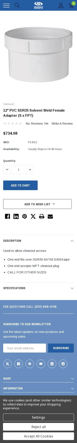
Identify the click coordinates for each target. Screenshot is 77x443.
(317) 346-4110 (45, 307)
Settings (38, 417)
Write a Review (62, 123)
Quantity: (9, 160)
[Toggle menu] (6, 5)
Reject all (38, 426)
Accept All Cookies (38, 436)
